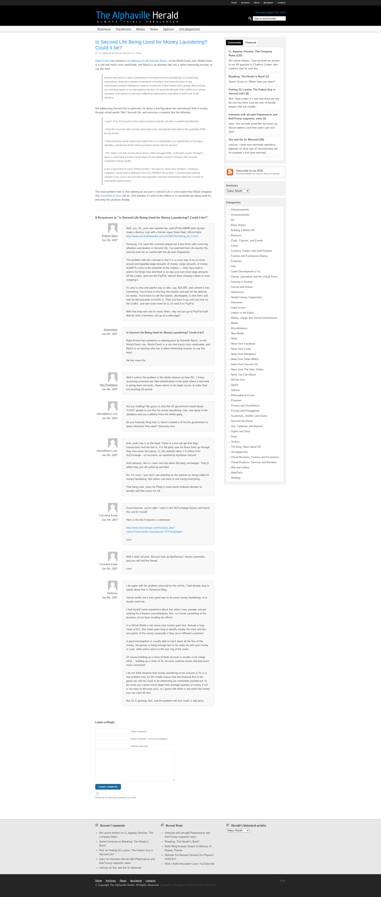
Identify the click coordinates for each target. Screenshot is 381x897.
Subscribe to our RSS (249, 170)
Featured (250, 42)
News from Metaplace (243, 353)
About (256, 2)
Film (233, 266)
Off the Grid (237, 379)
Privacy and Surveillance (245, 405)
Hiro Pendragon (108, 384)
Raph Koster (102, 60)
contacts (281, 2)
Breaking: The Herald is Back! (247, 76)
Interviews (237, 302)
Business (104, 29)
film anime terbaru (109, 832)
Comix (234, 245)
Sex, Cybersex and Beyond (247, 426)
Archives (245, 2)
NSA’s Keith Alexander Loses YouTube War (190, 863)
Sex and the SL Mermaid (244, 139)
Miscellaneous (239, 328)
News (154, 29)
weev (102, 859)
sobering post (137, 60)
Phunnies (236, 400)
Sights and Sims (240, 431)
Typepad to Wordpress (173, 885)
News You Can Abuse (243, 374)
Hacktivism (123, 29)
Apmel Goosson (108, 841)
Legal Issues (238, 307)
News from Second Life (244, 364)
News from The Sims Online (247, 369)
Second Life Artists (242, 421)
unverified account (111, 195)
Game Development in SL (246, 271)
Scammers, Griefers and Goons (249, 415)
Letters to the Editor (242, 312)
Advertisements (240, 209)
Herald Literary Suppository (246, 297)
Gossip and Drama (241, 286)
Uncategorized (189, 29)
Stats (234, 436)
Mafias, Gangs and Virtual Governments (254, 317)
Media (140, 29)
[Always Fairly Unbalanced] (137, 23)
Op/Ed (234, 384)
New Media (237, 333)
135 (239, 55)
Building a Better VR (242, 230)
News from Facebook (243, 343)
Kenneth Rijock (158, 60)
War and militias (240, 467)
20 (261, 139)
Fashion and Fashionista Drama (249, 256)
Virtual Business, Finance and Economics (255, 457)
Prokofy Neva (109, 235)
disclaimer (268, 2)
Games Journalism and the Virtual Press (254, 276)
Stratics (235, 441)
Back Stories (238, 225)
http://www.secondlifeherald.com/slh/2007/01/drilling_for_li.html (162, 236)
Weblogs (236, 477)
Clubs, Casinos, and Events (247, 240)
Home (234, 2)
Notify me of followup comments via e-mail (115, 797)
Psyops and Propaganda (245, 410)
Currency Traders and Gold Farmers (251, 250)
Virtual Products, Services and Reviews (254, 462)
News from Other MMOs (245, 359)
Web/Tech (236, 472)
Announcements (240, 214)
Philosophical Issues (243, 395)
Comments (234, 42)
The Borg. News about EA (246, 446)
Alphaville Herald (110, 53)
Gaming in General (241, 281)
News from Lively (241, 348)
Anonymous (110, 329)
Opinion (168, 29)
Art (232, 219)
